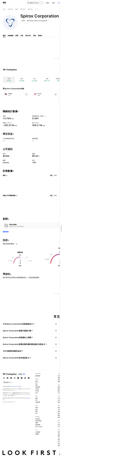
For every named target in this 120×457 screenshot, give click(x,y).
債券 (36, 385)
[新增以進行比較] (26, 94)
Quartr (27, 398)
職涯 (59, 415)
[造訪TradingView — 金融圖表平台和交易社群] (10, 69)
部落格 (59, 411)
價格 (59, 377)
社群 (53, 3)
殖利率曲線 (38, 420)
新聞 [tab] (16, 35)
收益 (36, 409)
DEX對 (37, 391)
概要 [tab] (4, 35)
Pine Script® (38, 426)
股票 (36, 381)
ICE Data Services (14, 386)
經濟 (36, 407)
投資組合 (37, 419)
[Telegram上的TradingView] (21, 378)
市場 (59, 3)
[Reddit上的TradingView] (28, 378)
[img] (46, 20)
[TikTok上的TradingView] (25, 378)
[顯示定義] (7, 116)
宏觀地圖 (37, 424)
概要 (59, 387)
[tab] (51, 175)
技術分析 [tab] (28, 35)
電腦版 (37, 434)
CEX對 (37, 389)
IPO (36, 413)
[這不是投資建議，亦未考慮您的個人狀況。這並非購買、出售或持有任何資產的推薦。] (16, 244)
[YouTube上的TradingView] (11, 378)
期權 (36, 422)
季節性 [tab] (40, 35)
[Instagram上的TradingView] (14, 378)
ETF (36, 383)
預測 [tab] (34, 35)
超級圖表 (37, 375)
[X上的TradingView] (4, 378)
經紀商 (59, 389)
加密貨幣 (37, 387)
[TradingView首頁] (4, 3)
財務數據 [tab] (10, 35)
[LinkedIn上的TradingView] (18, 378)
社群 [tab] (21, 35)
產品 (47, 3)
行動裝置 (37, 432)
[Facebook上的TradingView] (7, 378)
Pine (36, 393)
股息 (36, 411)
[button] (50, 3)
